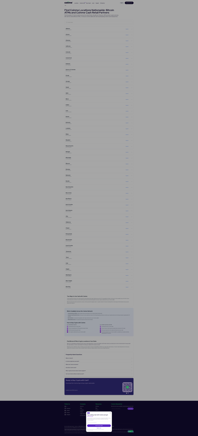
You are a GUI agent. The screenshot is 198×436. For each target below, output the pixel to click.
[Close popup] (110, 413)
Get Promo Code (99, 425)
